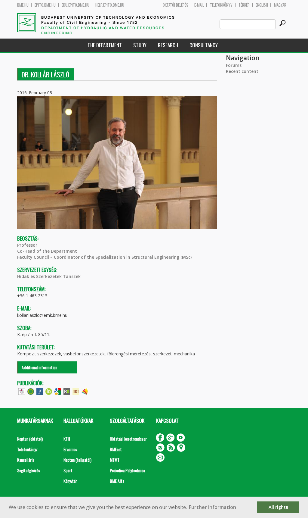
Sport (67, 470)
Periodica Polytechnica (127, 470)
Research (168, 45)
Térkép (244, 5)
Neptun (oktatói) (30, 438)
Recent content (242, 71)
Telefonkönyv (221, 5)
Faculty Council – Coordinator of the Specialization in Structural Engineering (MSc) (104, 257)
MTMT (114, 460)
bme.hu (23, 5)
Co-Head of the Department (47, 251)
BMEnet (116, 449)
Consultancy (203, 45)
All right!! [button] (278, 507)
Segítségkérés (28, 470)
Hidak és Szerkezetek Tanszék (49, 276)
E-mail (199, 5)
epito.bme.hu (45, 5)
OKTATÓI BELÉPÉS (175, 5)
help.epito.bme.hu (109, 5)
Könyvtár (70, 481)
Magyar (280, 5)
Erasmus (70, 449)
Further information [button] (212, 507)
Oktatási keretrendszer (128, 438)
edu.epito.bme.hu (75, 5)
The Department (105, 45)
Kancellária (25, 460)
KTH (66, 438)
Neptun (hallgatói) (77, 460)
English (262, 5)
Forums (234, 65)
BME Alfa (117, 481)
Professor (27, 245)
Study (139, 45)
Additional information (39, 367)
